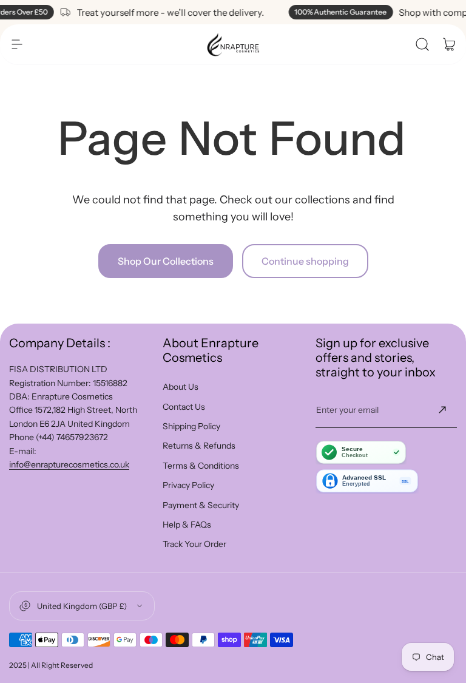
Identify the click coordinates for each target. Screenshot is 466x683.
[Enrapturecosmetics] (233, 44)
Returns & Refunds (199, 445)
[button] (17, 44)
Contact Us (184, 406)
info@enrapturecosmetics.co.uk (69, 464)
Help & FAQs (187, 524)
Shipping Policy (191, 426)
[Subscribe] (442, 409)
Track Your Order (194, 544)
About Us (180, 386)
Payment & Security (201, 505)
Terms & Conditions (201, 465)
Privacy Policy (188, 485)
